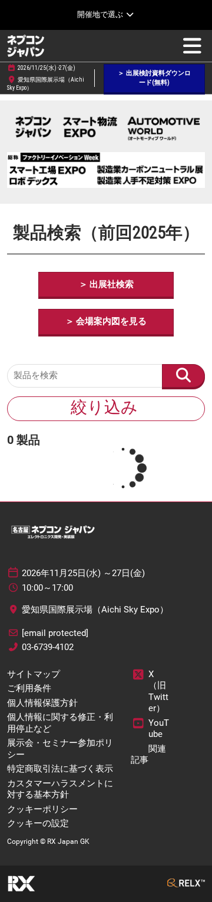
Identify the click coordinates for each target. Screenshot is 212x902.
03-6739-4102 (48, 647)
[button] (154, 78)
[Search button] (183, 376)
